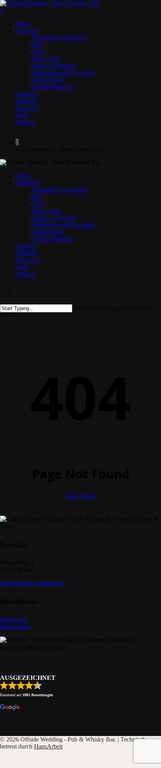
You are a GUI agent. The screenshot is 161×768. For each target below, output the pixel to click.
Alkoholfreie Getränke (59, 189)
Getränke (27, 182)
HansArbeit (48, 746)
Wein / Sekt (45, 211)
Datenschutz (15, 626)
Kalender (27, 253)
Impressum (13, 619)
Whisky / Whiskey (54, 218)
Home (23, 175)
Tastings (26, 246)
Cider (38, 203)
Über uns (27, 260)
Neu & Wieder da (53, 239)
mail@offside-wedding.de (32, 583)
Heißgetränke (47, 232)
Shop (22, 267)
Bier (36, 196)
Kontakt (26, 274)
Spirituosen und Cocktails (63, 225)
